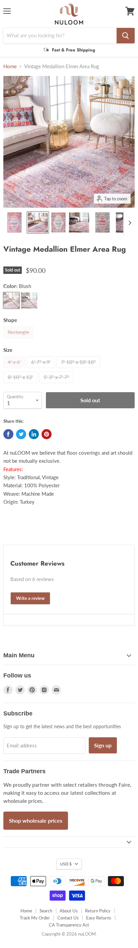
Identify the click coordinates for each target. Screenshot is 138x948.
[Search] (126, 35)
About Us (69, 910)
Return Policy (98, 910)
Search (46, 910)
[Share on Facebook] (8, 434)
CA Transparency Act (69, 925)
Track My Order (35, 917)
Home (10, 66)
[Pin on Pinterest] (47, 434)
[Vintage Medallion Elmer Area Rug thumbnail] (14, 222)
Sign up (103, 745)
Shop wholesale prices (35, 820)
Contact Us (68, 917)
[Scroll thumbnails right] (128, 222)
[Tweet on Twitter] (21, 434)
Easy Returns (98, 917)
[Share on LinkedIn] (34, 434)
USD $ (66, 863)
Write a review (30, 598)
